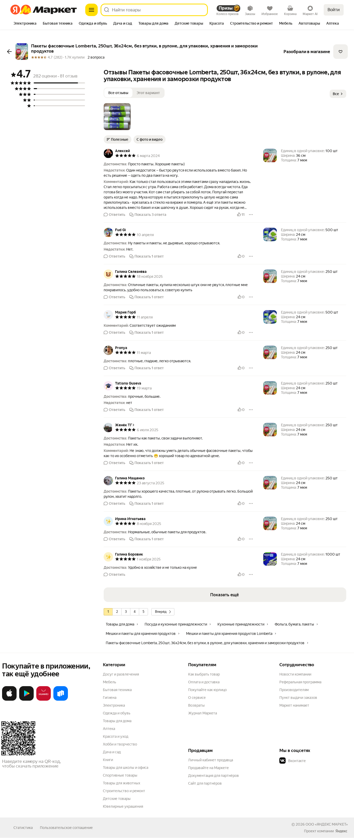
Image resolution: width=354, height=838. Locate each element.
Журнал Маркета (202, 713)
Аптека (109, 729)
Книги (108, 760)
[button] (117, 116)
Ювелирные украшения (123, 806)
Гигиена (109, 697)
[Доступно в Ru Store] (60, 699)
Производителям (294, 690)
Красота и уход (115, 736)
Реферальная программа (300, 682)
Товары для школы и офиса (125, 767)
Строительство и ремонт (124, 791)
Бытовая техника (117, 690)
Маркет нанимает (294, 705)
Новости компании (295, 674)
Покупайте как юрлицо (207, 690)
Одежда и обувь (116, 713)
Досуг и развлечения (121, 674)
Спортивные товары (120, 775)
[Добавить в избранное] (340, 51)
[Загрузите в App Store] (9, 699)
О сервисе (197, 697)
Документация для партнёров (213, 775)
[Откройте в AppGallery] (43, 699)
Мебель (109, 682)
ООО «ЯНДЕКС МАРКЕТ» (327, 824)
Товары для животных (121, 783)
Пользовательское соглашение (66, 828)
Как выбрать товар (204, 674)
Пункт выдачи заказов (298, 697)
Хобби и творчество (120, 744)
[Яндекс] (341, 831)
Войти (334, 9)
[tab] (25, 24)
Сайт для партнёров (205, 783)
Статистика (23, 828)
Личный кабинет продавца (210, 760)
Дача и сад (112, 752)
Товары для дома (117, 721)
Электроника (114, 705)
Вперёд (161, 612)
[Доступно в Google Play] (26, 699)
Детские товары (117, 799)
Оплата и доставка (204, 682)
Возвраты (196, 705)
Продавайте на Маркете (208, 768)
